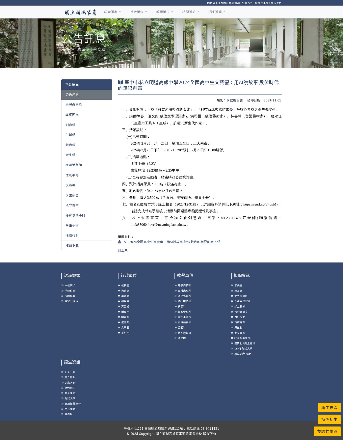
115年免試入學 (243, 348)
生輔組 (70, 134)
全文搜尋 (247, 3)
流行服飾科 (184, 301)
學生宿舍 (72, 195)
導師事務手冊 (75, 215)
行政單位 (137, 11)
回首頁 (211, 3)
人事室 (125, 327)
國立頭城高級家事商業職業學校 (179, 433)
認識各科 (70, 382)
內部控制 (239, 317)
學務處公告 (234, 100)
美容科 (182, 306)
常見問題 (70, 409)
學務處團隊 (74, 104)
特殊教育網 (184, 333)
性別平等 (72, 174)
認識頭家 (111, 11)
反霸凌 (70, 184)
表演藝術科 (184, 322)
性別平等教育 (242, 301)
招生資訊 (216, 11)
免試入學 (70, 398)
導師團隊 (72, 114)
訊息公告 (70, 372)
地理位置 (70, 290)
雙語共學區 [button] (327, 431)
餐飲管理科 (184, 312)
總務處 (125, 301)
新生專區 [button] (329, 407)
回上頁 (123, 250)
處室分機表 (71, 301)
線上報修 (239, 306)
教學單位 (163, 11)
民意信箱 (234, 3)
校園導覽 (70, 296)
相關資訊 (189, 11)
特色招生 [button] (329, 419)
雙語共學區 (241, 296)
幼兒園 (182, 338)
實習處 (125, 306)
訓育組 (70, 124)
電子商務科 (184, 285)
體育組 (70, 144)
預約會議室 (241, 312)
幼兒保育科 (184, 296)
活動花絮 (72, 235)
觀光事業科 (184, 317)
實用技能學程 (73, 403)
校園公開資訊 (242, 338)
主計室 (125, 333)
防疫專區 (239, 322)
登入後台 (276, 3)
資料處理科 (184, 290)
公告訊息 (72, 94)
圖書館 (125, 317)
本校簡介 (70, 285)
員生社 (238, 327)
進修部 (125, 322)
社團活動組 (74, 164)
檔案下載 (72, 245)
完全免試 (70, 393)
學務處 (125, 296)
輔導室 (125, 312)
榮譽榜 (69, 414)
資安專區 (239, 333)
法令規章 (72, 205)
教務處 (125, 290)
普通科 (182, 327)
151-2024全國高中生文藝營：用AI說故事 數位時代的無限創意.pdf (170, 241)
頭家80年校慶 (242, 353)
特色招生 (70, 388)
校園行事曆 (262, 3)
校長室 (125, 285)
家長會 (238, 285)
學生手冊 (72, 225)
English (222, 3)
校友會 (238, 290)
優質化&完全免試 (244, 343)
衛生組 (70, 154)
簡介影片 (70, 377)
